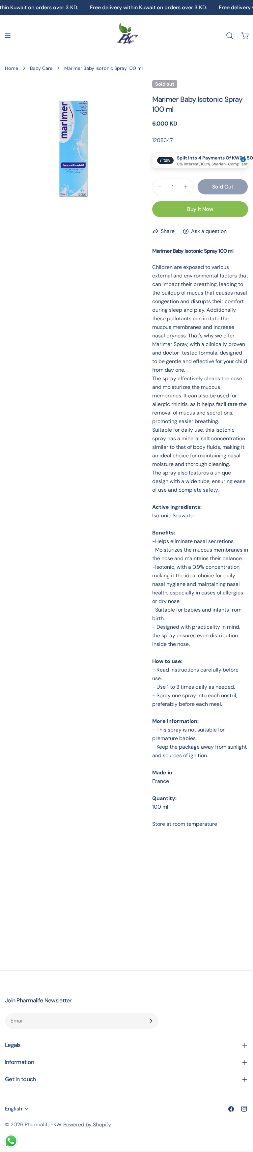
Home (11, 68)
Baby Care (41, 68)
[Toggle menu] (7, 35)
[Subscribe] (150, 1021)
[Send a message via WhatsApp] (11, 1141)
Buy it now (200, 209)
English (13, 1108)
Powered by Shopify (87, 1124)
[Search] (229, 35)
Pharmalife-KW (43, 1124)
